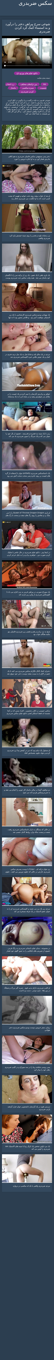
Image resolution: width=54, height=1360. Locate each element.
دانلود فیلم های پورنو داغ (27, 73)
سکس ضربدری (35, 3)
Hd (44, 84)
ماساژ (13, 88)
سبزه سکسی (28, 88)
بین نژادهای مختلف (29, 84)
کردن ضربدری (27, 92)
